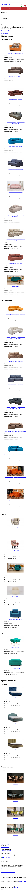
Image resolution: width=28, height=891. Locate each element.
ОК (1, 889)
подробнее (15, 887)
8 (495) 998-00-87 (5, 844)
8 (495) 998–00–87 (7, 4)
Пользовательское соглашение (8, 872)
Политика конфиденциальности (8, 868)
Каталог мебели (13, 9)
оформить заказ (22, 881)
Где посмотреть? (5, 30)
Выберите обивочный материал (8, 879)
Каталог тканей (4, 33)
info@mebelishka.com (6, 850)
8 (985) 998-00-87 (5, 847)
